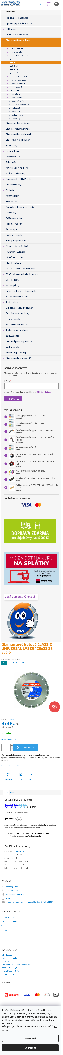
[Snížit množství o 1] (11, 749)
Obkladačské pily (13, 184)
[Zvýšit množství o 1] (11, 745)
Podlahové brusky (14, 235)
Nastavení (30, 1038)
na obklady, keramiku (17, 83)
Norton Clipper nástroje (10, 971)
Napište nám (5, 961)
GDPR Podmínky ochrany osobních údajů (16, 964)
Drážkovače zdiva (14, 218)
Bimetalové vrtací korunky (18, 139)
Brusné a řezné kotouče (17, 34)
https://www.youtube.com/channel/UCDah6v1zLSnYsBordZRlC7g (29, 902)
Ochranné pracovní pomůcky (19, 341)
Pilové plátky (11, 145)
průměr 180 (14, 69)
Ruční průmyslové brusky (17, 240)
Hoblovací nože (13, 156)
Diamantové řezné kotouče (18, 40)
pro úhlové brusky (15, 45)
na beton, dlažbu (16, 52)
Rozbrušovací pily (14, 223)
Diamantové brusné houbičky (19, 134)
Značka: (18, 663)
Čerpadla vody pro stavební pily (20, 207)
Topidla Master (12, 302)
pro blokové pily (15, 108)
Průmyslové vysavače (15, 251)
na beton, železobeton (18, 48)
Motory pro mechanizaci (17, 296)
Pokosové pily (12, 162)
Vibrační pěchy (12, 285)
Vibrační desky (12, 279)
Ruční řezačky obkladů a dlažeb (20, 179)
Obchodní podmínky (9, 921)
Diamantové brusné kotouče (19, 123)
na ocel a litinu (15, 94)
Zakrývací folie (12, 335)
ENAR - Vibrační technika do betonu (22, 274)
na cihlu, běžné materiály (19, 55)
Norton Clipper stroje (9, 974)
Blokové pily (11, 201)
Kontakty (4, 930)
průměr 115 (14, 59)
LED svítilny (11, 29)
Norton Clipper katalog (16, 352)
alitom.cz (9, 898)
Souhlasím (30, 1047)
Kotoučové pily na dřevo (17, 168)
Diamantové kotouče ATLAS (19, 358)
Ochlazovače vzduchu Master (19, 308)
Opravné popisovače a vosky (19, 23)
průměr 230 (14, 73)
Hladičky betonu (13, 263)
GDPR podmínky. (44, 392)
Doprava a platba (7, 917)
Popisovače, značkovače (17, 17)
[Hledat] (41, 4)
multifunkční (14, 90)
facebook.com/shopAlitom (15, 894)
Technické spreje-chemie (17, 330)
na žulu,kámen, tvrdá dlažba (20, 76)
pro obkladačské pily (16, 101)
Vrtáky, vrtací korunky (15, 173)
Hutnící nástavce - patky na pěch (21, 291)
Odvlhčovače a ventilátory (17, 313)
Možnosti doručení (8, 739)
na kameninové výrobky (18, 80)
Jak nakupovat (6, 955)
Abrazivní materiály (16, 97)
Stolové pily (11, 190)
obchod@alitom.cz (13, 886)
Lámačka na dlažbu (14, 257)
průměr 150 (14, 66)
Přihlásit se (13, 398)
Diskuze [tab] (13, 792)
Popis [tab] (6, 792)
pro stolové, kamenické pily (19, 104)
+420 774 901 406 (12, 890)
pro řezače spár (14, 111)
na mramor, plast (16, 87)
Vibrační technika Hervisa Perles (20, 268)
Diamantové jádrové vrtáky (18, 128)
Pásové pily (11, 212)
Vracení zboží (6, 926)
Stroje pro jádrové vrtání (17, 246)
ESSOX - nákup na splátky (10, 968)
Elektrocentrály (13, 319)
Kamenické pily (12, 196)
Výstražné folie (12, 347)
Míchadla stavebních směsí (18, 324)
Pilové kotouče (12, 151)
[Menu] (56, 4)
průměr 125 (14, 62)
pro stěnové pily (14, 118)
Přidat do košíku (27, 747)
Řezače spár (11, 229)
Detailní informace (8, 766)
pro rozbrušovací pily (16, 115)
